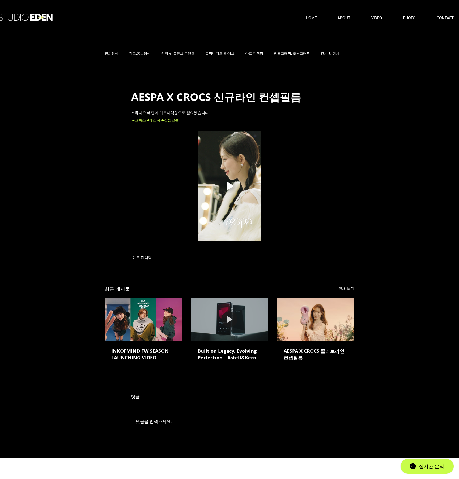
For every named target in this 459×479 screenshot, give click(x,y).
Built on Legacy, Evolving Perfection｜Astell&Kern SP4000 (227, 354)
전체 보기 (346, 288)
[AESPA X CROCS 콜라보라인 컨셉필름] (315, 319)
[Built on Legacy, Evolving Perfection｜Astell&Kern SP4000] (229, 319)
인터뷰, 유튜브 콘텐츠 (178, 53)
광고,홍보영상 (140, 53)
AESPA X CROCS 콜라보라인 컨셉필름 (314, 354)
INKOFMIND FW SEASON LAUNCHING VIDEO (140, 354)
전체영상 (111, 53)
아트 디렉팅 (254, 53)
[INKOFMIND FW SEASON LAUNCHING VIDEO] (143, 319)
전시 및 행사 (330, 53)
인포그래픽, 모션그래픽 (292, 53)
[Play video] (229, 186)
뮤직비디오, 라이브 (220, 53)
